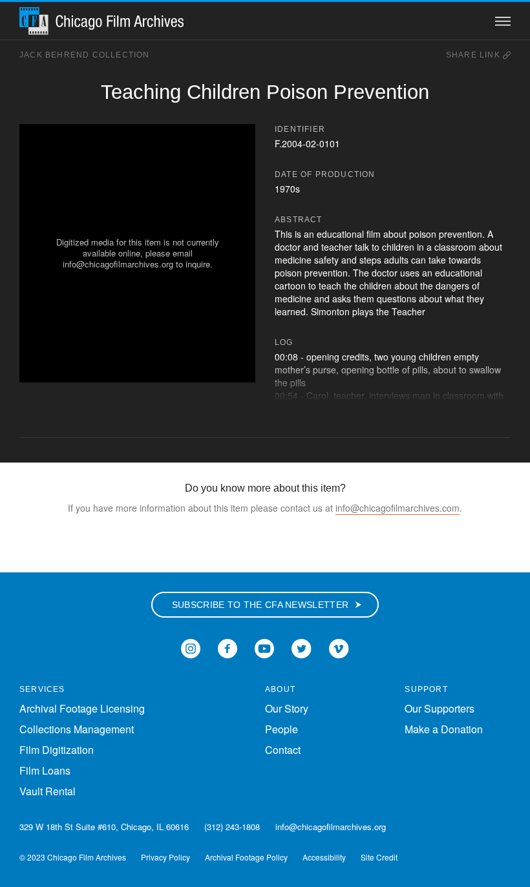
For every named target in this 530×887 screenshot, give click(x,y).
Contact (283, 749)
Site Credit (379, 856)
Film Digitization (56, 749)
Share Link (474, 54)
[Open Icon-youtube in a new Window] (264, 647)
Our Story (286, 708)
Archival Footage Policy (246, 856)
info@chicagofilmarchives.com (397, 507)
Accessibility (324, 856)
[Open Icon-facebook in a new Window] (227, 647)
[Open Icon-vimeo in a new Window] (339, 647)
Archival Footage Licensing (82, 708)
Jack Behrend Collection (84, 54)
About (280, 689)
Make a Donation (444, 729)
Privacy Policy (165, 856)
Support (426, 689)
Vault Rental (47, 791)
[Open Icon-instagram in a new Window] (190, 647)
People (281, 729)
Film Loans (44, 770)
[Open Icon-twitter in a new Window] (302, 647)
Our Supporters (439, 708)
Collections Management (76, 729)
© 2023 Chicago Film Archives (72, 856)
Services (42, 689)
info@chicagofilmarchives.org (330, 826)
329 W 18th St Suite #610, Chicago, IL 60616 (104, 826)
